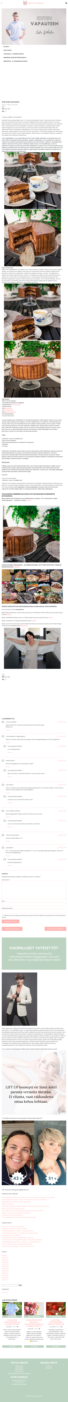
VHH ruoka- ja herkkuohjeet (14, 54)
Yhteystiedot (19, 1366)
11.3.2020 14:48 (62, 760)
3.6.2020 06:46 (61, 796)
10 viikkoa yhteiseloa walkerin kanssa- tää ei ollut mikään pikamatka (25, 1206)
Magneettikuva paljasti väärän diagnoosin (16, 1202)
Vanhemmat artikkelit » (55, 929)
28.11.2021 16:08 (62, 859)
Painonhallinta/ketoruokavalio (15, 57)
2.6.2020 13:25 (62, 785)
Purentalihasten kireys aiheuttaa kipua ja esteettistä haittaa (22, 1211)
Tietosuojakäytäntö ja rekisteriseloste (19, 1373)
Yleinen (8, 105)
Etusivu (6, 46)
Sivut (41, 1396)
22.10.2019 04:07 (61, 736)
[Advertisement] (34, 81)
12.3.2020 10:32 (62, 770)
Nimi (3, 901)
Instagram (49, 1368)
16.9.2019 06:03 (61, 722)
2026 (10, 1327)
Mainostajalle (19, 1370)
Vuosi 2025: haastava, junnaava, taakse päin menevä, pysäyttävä (24, 1200)
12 (4, 107)
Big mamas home (34, 1316)
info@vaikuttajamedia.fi (19, 1384)
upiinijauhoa (8, 408)
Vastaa (8, 730)
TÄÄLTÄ (17, 567)
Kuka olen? (8, 50)
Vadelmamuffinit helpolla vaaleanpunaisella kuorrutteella (34, 1323)
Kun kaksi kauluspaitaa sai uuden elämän (12, 1322)
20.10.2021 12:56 (61, 848)
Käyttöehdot (19, 1372)
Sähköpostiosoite (7, 908)
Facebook (49, 1366)
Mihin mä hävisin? (8, 1204)
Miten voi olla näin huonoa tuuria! (13, 1208)
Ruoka (4, 105)
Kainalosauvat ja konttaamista (12, 1215)
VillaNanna (12, 1316)
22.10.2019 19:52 (61, 746)
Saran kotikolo (56, 1316)
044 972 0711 (19, 1382)
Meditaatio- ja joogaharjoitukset (16, 61)
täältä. (29, 500)
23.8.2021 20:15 (62, 835)
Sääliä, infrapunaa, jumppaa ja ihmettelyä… (16, 1213)
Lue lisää (12, 1346)
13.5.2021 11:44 (62, 821)
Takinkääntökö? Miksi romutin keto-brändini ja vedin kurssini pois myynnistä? (28, 1197)
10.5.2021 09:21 (62, 811)
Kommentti (6, 880)
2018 (16, 105)
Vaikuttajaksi (19, 1368)
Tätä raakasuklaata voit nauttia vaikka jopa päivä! (19, 1217)
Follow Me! (5, 1292)
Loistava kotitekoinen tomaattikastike (56, 1322)
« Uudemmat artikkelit (12, 929)
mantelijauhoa (8, 410)
